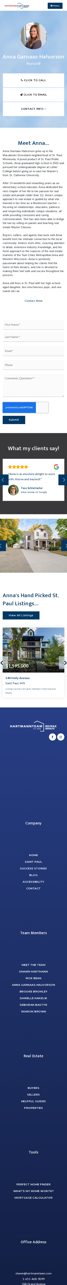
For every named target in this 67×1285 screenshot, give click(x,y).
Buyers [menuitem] (33, 1088)
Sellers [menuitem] (33, 1094)
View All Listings (21, 615)
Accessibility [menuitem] (33, 881)
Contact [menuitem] (33, 888)
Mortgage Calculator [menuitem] (33, 1197)
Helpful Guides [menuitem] (33, 1101)
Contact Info (32, 108)
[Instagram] (60, 737)
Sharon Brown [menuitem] (33, 1011)
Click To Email (35, 94)
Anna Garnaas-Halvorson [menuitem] (33, 985)
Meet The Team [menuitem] (34, 965)
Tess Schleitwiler (32, 488)
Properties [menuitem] (33, 1108)
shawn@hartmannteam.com (33, 1273)
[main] (33, 359)
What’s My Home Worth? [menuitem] (33, 1191)
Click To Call (34, 80)
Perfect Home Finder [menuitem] (33, 1184)
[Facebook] (52, 737)
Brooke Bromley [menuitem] (34, 991)
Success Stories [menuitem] (33, 868)
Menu (56, 5)
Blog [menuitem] (33, 875)
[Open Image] (33, 546)
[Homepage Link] (16, 5)
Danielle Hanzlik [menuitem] (33, 998)
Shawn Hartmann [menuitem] (33, 971)
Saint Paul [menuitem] (33, 861)
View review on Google (34, 492)
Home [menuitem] (33, 855)
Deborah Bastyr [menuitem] (33, 1004)
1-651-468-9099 (34, 1279)
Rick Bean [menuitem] (33, 978)
